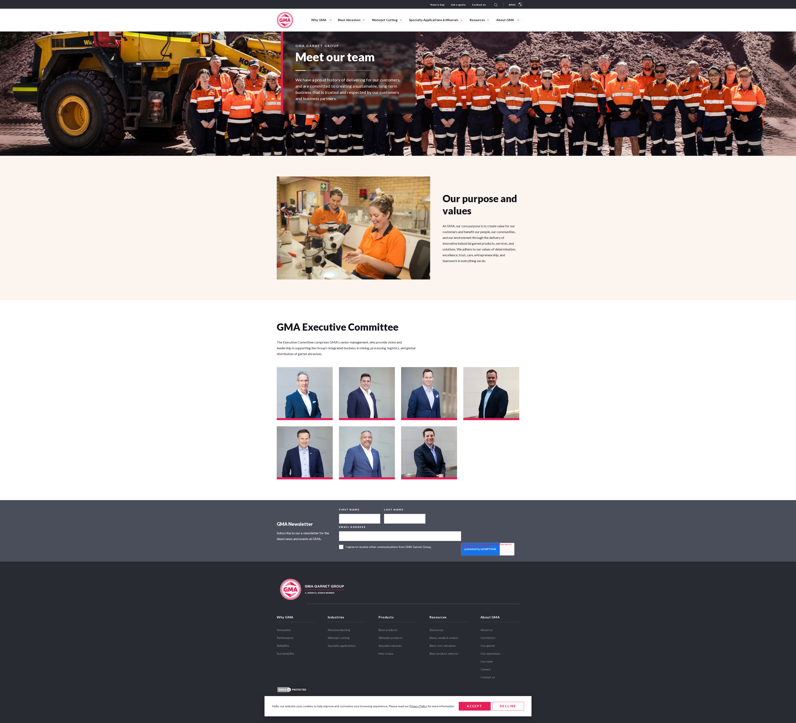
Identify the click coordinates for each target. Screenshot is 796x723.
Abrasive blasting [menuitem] (339, 630)
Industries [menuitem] (336, 617)
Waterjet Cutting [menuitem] (385, 20)
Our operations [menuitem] (490, 653)
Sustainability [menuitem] (285, 653)
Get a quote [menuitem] (458, 4)
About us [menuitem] (487, 630)
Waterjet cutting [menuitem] (338, 638)
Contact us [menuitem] (479, 4)
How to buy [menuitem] (437, 4)
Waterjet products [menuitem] (391, 638)
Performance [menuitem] (285, 638)
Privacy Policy (418, 706)
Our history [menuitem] (488, 638)
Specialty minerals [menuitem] (390, 645)
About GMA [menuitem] (505, 20)
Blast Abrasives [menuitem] (349, 20)
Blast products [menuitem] (388, 630)
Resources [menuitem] (477, 20)
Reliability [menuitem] (283, 645)
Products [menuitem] (386, 617)
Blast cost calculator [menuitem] (443, 645)
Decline (508, 706)
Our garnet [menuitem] (488, 645)
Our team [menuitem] (487, 661)
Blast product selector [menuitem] (444, 653)
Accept (474, 706)
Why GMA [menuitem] (318, 20)
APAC (512, 4)
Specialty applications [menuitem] (342, 645)
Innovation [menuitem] (284, 630)
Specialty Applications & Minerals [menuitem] (433, 20)
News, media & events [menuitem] (444, 638)
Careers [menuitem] (486, 669)
